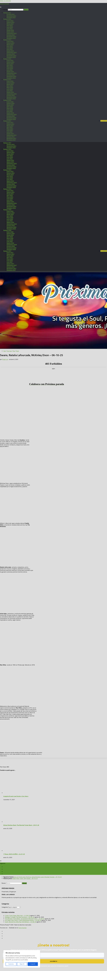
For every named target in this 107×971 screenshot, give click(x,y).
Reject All (22, 964)
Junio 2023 (10, 47)
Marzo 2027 (10, 125)
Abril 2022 (10, 25)
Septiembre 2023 (12, 52)
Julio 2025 (10, 90)
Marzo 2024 (10, 63)
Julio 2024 (10, 70)
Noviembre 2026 (11, 117)
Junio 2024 (10, 68)
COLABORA (103, 121)
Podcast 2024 (7, 59)
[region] (21, 959)
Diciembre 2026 (11, 119)
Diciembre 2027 (11, 140)
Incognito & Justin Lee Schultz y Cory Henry (15, 796)
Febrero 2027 (10, 124)
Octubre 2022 (11, 35)
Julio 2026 (10, 111)
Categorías (5, 907)
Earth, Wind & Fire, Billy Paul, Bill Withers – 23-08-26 (20, 922)
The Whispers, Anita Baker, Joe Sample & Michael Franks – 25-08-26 (24, 919)
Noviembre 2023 (11, 55)
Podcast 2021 (7, 12)
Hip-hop (9, 351)
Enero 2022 (10, 20)
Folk (4, 351)
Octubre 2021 (11, 14)
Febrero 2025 (10, 82)
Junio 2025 (10, 89)
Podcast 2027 (7, 121)
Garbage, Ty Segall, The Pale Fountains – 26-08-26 (19, 917)
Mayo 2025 (10, 87)
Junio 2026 (10, 109)
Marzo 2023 (10, 44)
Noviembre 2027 (11, 138)
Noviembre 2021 (11, 16)
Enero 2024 (10, 60)
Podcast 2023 (7, 40)
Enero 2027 (10, 122)
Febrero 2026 (10, 103)
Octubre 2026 (11, 116)
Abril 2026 (10, 106)
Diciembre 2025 (11, 98)
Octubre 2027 (11, 137)
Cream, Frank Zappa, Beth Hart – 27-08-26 (17, 915)
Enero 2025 (10, 81)
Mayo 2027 (10, 129)
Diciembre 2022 (11, 38)
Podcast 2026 (7, 100)
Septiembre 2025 (12, 94)
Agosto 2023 (10, 51)
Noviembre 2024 (11, 76)
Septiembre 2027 (12, 135)
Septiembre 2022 (12, 33)
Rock (17, 351)
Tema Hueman (22, 928)
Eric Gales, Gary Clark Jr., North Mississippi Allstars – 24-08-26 (23, 920)
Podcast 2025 (7, 79)
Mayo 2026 (10, 108)
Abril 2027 (10, 127)
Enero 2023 (10, 41)
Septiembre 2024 (12, 73)
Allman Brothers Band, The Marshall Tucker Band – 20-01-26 (21, 825)
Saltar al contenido (5, 1)
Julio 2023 (10, 49)
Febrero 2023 (10, 43)
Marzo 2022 (10, 24)
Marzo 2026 (10, 105)
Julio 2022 (10, 28)
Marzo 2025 (10, 84)
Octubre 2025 (11, 95)
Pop (14, 351)
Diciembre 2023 (11, 57)
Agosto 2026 (10, 113)
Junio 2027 (10, 130)
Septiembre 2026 (12, 114)
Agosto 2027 (10, 133)
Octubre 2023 (11, 54)
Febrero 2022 (10, 22)
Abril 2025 (10, 86)
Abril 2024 (10, 65)
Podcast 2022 (7, 19)
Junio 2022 (10, 27)
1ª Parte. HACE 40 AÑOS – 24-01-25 (14, 854)
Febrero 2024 (10, 62)
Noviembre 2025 (11, 97)
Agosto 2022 (10, 30)
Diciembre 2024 (11, 78)
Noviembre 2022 (11, 36)
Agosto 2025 (10, 92)
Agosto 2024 (10, 71)
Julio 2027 (10, 132)
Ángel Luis (5, 359)
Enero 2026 (10, 102)
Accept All (32, 964)
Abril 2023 (10, 46)
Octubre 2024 (11, 75)
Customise (11, 964)
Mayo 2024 (10, 67)
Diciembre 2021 (11, 17)
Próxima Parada (4, 4)
